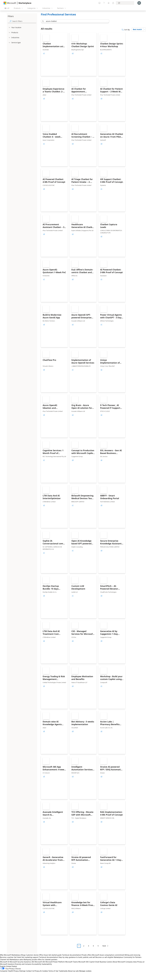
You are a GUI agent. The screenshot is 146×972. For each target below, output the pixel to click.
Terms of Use (53, 971)
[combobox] (75, 21)
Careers (109, 962)
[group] (44, 53)
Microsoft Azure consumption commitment (108, 955)
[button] (42, 21)
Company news (131, 962)
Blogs (23, 955)
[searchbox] (24, 21)
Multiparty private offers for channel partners (40, 959)
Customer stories (32, 955)
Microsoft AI (4, 962)
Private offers (86, 955)
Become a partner (6, 957)
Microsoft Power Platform (55, 962)
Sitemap (22, 971)
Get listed (17, 957)
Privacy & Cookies (41, 971)
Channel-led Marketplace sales (11, 959)
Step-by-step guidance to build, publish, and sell (77, 957)
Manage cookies (85, 971)
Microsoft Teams (71, 962)
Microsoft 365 (40, 962)
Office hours (43, 955)
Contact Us (30, 971)
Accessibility (36, 964)
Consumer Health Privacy (9, 971)
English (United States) (8, 966)
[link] (54, 54)
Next (104, 946)
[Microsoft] (10, 3)
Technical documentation (71, 955)
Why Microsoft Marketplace (10, 955)
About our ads (73, 971)
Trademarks (63, 971)
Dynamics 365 (29, 962)
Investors (11, 964)
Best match (137, 29)
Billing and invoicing (132, 955)
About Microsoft (119, 962)
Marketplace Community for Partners (127, 957)
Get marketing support (30, 957)
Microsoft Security (16, 962)
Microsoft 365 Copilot (86, 962)
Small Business (100, 962)
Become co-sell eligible (104, 957)
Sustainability (47, 964)
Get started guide (55, 955)
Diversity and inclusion (23, 964)
